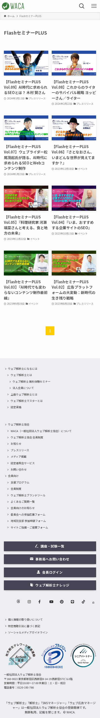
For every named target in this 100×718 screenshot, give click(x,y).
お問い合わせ (19, 469)
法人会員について (23, 388)
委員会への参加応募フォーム (28, 514)
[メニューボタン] (94, 6)
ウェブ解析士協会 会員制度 (27, 437)
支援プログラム (20, 482)
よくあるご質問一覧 (23, 501)
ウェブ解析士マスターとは (27, 401)
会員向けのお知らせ (23, 508)
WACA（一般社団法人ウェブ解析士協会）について (41, 431)
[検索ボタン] (82, 6)
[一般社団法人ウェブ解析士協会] (13, 6)
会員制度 (16, 489)
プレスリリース (20, 450)
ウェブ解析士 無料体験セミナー (31, 381)
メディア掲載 (18, 456)
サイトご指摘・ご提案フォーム (29, 527)
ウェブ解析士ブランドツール (28, 495)
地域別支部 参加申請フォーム (28, 521)
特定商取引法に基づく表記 (24, 626)
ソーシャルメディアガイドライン (28, 632)
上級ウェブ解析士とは (24, 394)
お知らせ (16, 443)
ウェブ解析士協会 (18, 424)
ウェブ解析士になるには (22, 368)
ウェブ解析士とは (21, 375)
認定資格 (16, 407)
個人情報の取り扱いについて (25, 619)
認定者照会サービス (23, 463)
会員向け (13, 476)
